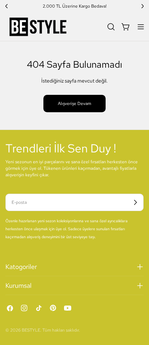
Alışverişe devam (74, 103)
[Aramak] (111, 27)
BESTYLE (31, 330)
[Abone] (135, 202)
